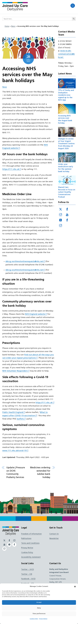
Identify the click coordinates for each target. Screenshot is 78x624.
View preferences (39, 613)
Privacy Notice (43, 618)
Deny (39, 608)
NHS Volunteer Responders (15, 371)
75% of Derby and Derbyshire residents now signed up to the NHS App (66, 95)
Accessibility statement (31, 557)
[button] (75, 587)
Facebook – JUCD (28, 579)
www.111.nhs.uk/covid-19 (14, 451)
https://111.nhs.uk (10, 169)
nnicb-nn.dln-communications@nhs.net (66, 54)
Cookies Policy (34, 618)
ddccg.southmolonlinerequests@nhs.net (24, 270)
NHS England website (35, 314)
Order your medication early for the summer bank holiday (65, 168)
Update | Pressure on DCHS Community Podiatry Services (15, 473)
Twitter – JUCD (27, 569)
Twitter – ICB (26, 574)
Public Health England (12, 412)
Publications (26, 538)
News (13, 26)
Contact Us (54, 534)
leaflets (20, 419)
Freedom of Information (31, 534)
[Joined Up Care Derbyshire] (15, 10)
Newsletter (54, 538)
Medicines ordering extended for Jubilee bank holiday (40, 473)
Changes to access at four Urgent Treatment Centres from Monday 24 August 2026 (66, 144)
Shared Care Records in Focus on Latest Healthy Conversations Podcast (66, 192)
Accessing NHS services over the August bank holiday (65, 119)
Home (7, 26)
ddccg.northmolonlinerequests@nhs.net (24, 262)
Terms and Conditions (30, 543)
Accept (39, 602)
